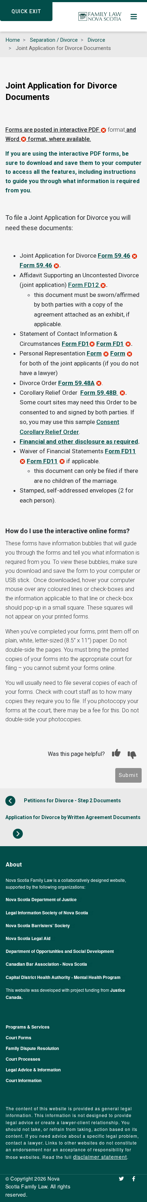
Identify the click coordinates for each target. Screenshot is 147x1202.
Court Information (23, 1080)
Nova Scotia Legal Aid (28, 938)
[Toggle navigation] (134, 17)
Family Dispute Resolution (32, 1048)
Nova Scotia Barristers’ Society (38, 925)
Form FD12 (83, 284)
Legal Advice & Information (33, 1069)
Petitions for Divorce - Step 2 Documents (72, 800)
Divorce (96, 40)
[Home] (99, 16)
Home (13, 40)
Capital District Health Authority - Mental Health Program (63, 977)
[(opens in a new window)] (124, 1178)
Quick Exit (26, 11)
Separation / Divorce (54, 40)
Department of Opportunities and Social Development (60, 951)
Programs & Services (28, 1027)
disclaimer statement (100, 1156)
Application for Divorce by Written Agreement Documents (73, 817)
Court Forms (18, 1037)
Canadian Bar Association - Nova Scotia (46, 964)
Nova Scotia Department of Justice (41, 899)
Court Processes (23, 1059)
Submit (128, 775)
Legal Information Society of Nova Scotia (47, 912)
